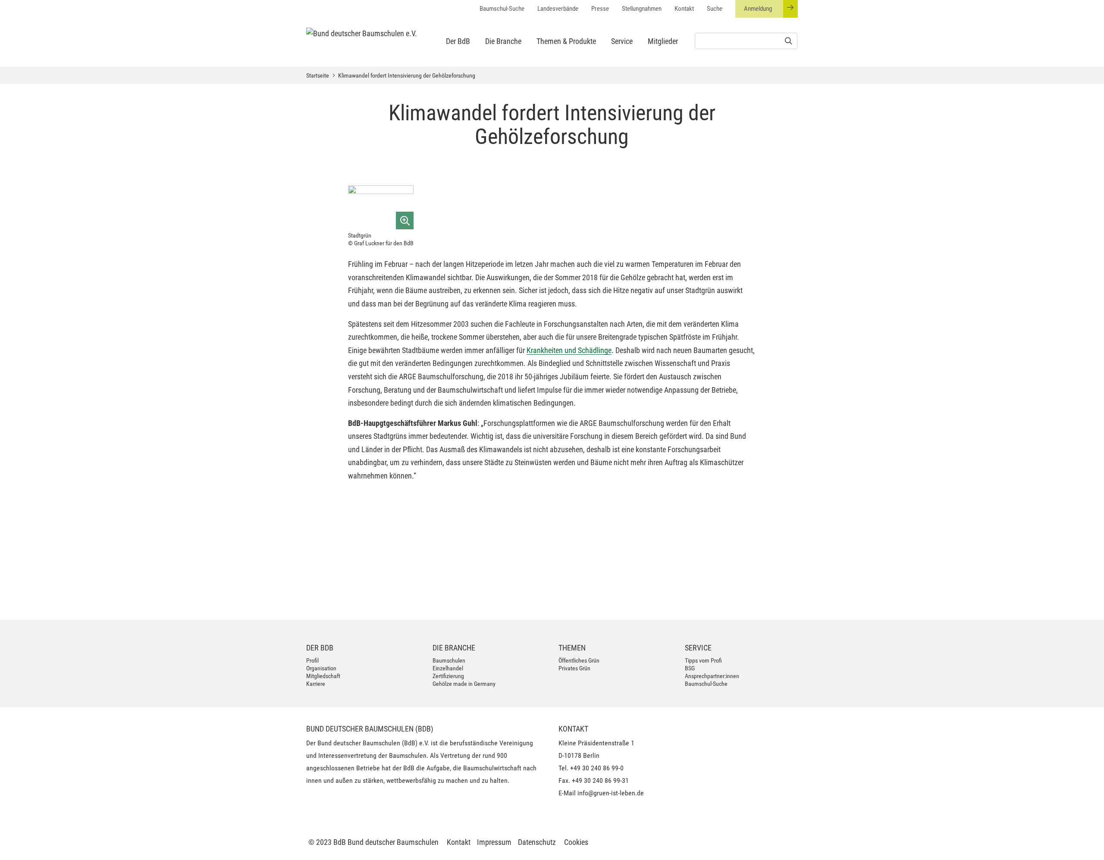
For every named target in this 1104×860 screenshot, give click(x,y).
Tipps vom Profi (703, 660)
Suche (714, 9)
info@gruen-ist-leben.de (610, 793)
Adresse (382, 552)
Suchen (518, 594)
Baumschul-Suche (502, 9)
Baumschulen (449, 660)
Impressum (494, 842)
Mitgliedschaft (323, 675)
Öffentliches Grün (578, 660)
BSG (690, 668)
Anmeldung (758, 9)
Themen (572, 647)
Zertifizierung (448, 675)
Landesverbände (557, 9)
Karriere (315, 683)
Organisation (321, 668)
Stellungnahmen (642, 9)
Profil (312, 660)
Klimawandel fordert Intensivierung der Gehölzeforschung (406, 75)
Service (622, 41)
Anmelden (772, 598)
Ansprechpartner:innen (712, 675)
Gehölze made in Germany (464, 683)
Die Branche (503, 41)
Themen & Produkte (566, 41)
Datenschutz (537, 842)
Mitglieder (663, 41)
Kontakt (684, 9)
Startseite (317, 75)
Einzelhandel (448, 668)
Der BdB (458, 41)
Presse (600, 9)
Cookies (576, 842)
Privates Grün (574, 668)
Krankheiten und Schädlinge (569, 350)
